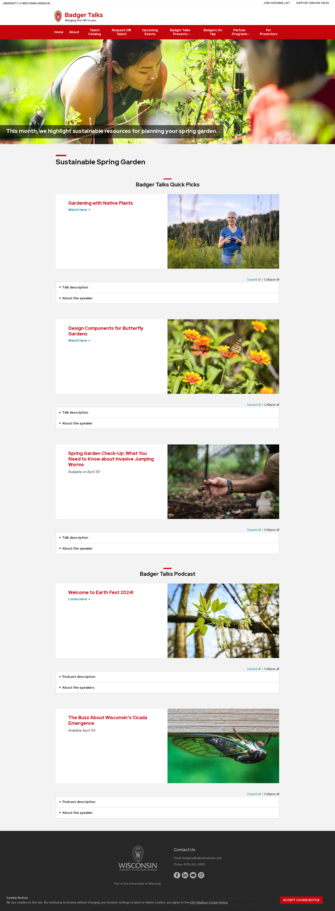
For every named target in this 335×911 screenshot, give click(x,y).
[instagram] (201, 875)
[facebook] (177, 875)
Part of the (137, 884)
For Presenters (268, 32)
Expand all (254, 279)
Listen (77, 599)
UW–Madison (26, 3)
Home (58, 32)
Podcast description (78, 676)
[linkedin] (185, 875)
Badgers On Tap (213, 32)
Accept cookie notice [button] (301, 900)
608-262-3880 (194, 864)
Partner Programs (239, 32)
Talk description (75, 287)
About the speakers (78, 687)
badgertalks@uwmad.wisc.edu (202, 858)
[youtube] (193, 875)
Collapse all (271, 279)
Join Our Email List (276, 3)
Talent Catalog (94, 32)
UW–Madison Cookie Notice (209, 902)
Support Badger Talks (312, 3)
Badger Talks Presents (180, 32)
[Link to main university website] (137, 871)
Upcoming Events (150, 32)
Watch (77, 209)
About (74, 32)
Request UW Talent (121, 32)
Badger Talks (84, 15)
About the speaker (77, 298)
